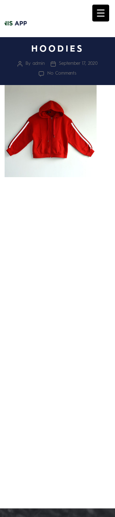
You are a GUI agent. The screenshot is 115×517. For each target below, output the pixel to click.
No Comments (61, 73)
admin (39, 63)
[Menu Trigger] (100, 13)
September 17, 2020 (78, 63)
